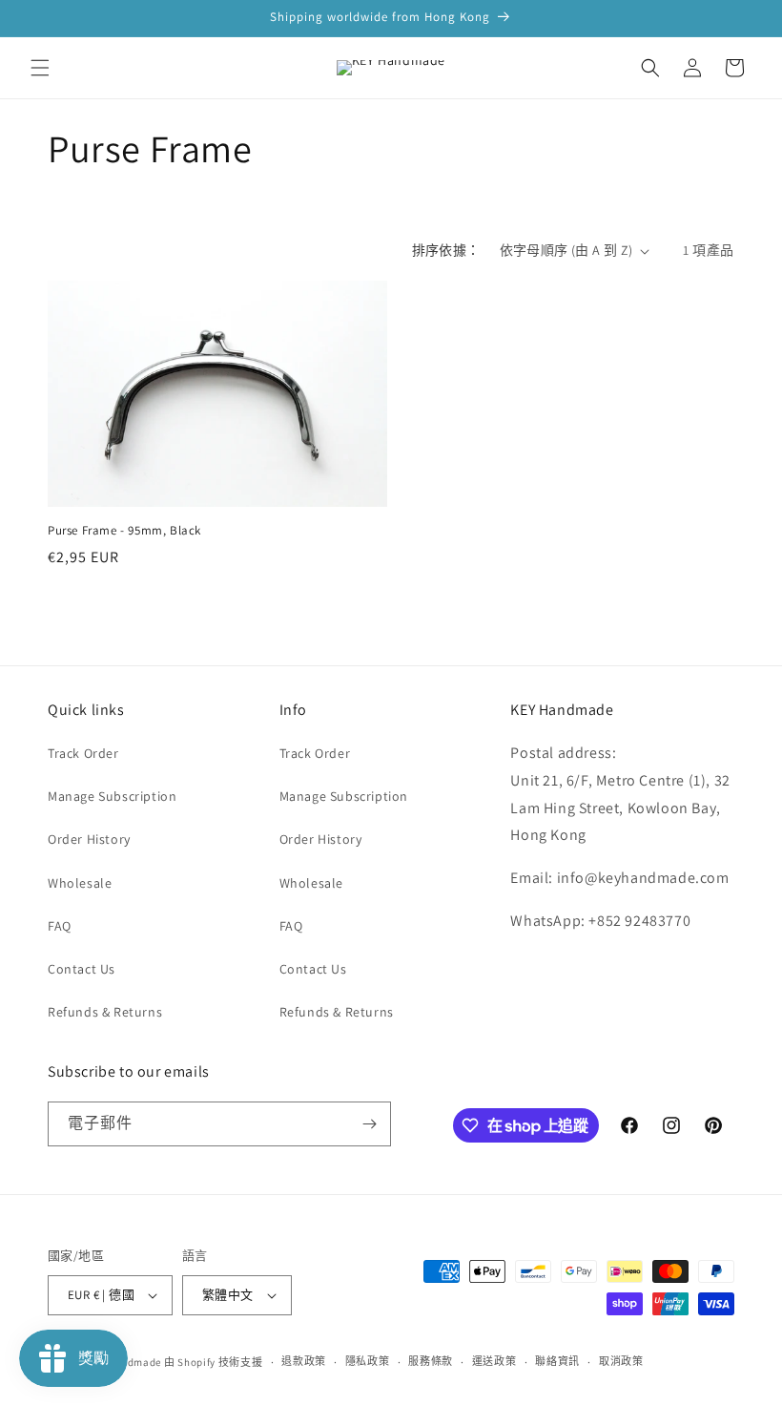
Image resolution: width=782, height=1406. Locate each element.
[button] (40, 68)
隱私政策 (367, 1361)
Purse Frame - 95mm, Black (124, 530)
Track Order (83, 753)
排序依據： (446, 250)
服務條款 (430, 1361)
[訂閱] (369, 1124)
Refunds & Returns (105, 1011)
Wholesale (80, 883)
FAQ (60, 925)
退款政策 (303, 1361)
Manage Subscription (112, 796)
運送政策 (494, 1361)
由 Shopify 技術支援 (213, 1362)
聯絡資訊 (557, 1361)
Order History (89, 839)
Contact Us (81, 968)
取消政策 (621, 1361)
